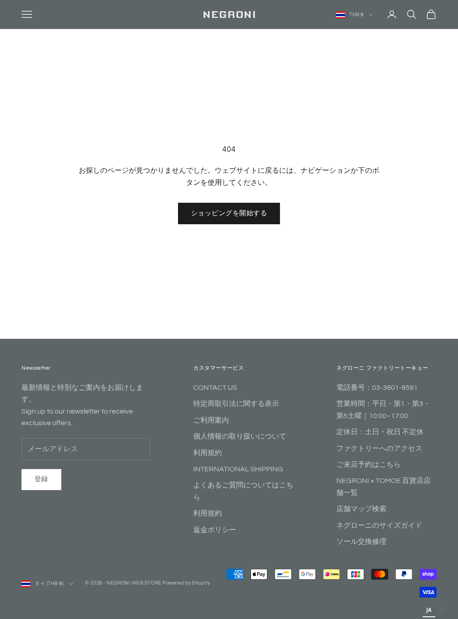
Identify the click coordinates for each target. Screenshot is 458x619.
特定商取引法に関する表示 (236, 403)
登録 (41, 479)
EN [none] (442, 609)
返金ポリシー (214, 530)
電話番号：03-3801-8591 (377, 387)
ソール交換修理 (361, 541)
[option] (442, 611)
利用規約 (207, 453)
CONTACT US (215, 387)
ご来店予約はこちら (368, 464)
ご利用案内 (211, 420)
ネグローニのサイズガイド (379, 525)
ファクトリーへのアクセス (379, 448)
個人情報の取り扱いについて (239, 436)
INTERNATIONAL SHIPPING (238, 469)
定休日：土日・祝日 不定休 (380, 431)
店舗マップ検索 (361, 508)
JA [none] (429, 609)
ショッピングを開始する (229, 213)
